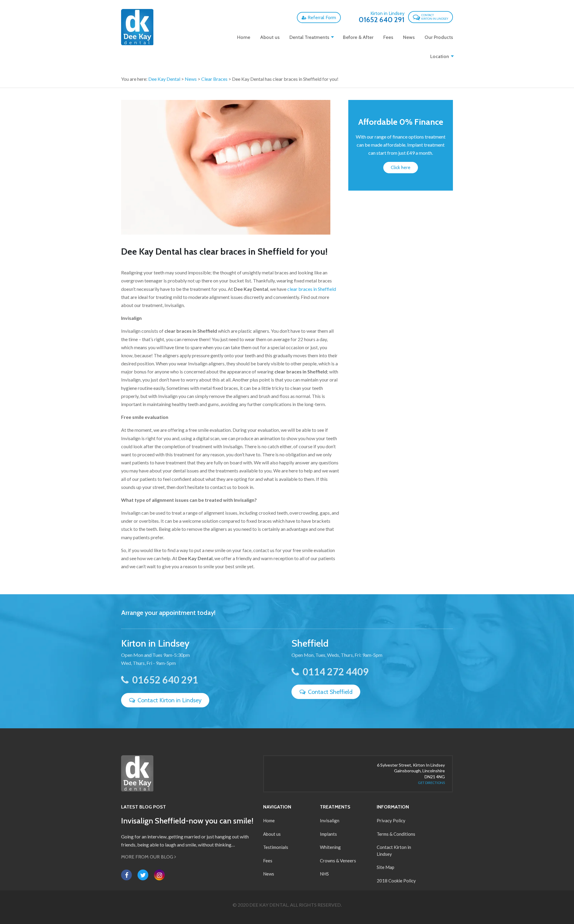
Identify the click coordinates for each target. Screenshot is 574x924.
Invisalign (329, 820)
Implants (328, 834)
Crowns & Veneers (338, 860)
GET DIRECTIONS (431, 783)
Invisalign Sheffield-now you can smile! (187, 821)
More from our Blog (147, 857)
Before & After (358, 37)
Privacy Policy (391, 820)
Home (243, 37)
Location (439, 56)
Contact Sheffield (329, 691)
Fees (388, 37)
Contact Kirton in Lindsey (168, 700)
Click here (400, 167)
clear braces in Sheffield (311, 289)
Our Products (439, 37)
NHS (324, 873)
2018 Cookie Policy (396, 880)
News (409, 37)
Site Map (385, 867)
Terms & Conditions (396, 834)
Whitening (330, 847)
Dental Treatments (309, 37)
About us (270, 37)
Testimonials (275, 847)
